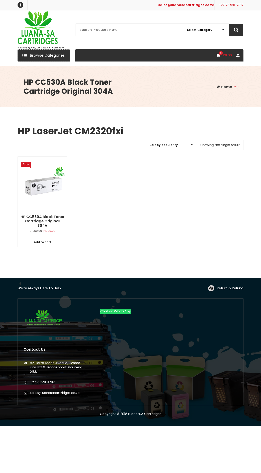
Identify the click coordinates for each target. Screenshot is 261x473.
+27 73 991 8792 (231, 5)
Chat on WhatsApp (115, 311)
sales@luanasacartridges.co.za (186, 5)
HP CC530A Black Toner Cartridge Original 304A (42, 221)
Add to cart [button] (42, 242)
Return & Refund (230, 288)
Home (226, 86)
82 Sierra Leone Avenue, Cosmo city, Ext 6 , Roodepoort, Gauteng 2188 (56, 367)
